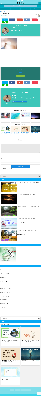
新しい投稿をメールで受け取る (7, 168)
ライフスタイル (5, 303)
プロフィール (15, 8)
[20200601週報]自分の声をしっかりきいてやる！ (35, 119)
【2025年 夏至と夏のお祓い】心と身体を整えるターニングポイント (5, 133)
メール (2, 158)
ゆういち (35, 15)
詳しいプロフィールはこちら (17, 30)
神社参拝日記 (4, 296)
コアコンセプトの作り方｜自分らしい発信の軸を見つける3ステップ (15, 133)
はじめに (4, 269)
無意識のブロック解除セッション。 (35, 133)
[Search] (39, 176)
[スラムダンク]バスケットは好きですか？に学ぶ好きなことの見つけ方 (28, 183)
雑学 (3, 307)
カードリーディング (6, 288)
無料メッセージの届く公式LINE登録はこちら (20, 5)
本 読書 (3, 299)
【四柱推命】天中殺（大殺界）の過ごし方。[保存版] (25, 119)
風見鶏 (18, 394)
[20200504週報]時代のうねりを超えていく (15, 119)
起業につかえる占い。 (6, 379)
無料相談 (4, 310)
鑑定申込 (25, 8)
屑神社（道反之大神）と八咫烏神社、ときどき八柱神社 (27, 230)
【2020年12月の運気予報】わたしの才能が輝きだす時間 (5, 119)
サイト (2, 161)
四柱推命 (4, 284)
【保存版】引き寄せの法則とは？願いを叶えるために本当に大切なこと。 (25, 133)
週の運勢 (4, 281)
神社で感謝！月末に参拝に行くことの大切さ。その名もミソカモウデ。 (28, 207)
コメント (2, 143)
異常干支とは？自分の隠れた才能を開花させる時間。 (27, 194)
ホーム (5, 8)
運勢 (3, 277)
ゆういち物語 (5, 273)
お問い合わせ (36, 8)
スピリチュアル (5, 292)
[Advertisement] (20, 59)
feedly (21, 75)
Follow (20, 72)
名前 (2, 154)
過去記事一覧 (2, 324)
